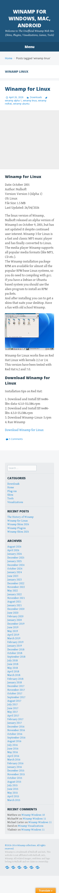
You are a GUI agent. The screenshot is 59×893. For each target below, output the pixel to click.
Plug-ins (12, 491)
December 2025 (15, 557)
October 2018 (14, 653)
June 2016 (12, 748)
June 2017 (12, 708)
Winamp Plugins (16, 528)
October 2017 (14, 693)
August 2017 (14, 701)
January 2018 (14, 682)
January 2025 (14, 561)
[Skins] (25, 867)
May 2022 (12, 590)
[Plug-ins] (19, 867)
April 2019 (13, 634)
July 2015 (12, 785)
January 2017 (14, 723)
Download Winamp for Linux (24, 430)
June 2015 (12, 789)
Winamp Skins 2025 (18, 531)
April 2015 (13, 796)
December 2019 (15, 623)
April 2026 (13, 550)
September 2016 (16, 737)
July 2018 (12, 660)
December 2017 (15, 686)
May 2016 (12, 752)
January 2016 (14, 767)
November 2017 (16, 690)
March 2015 (13, 800)
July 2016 (12, 745)
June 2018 (12, 664)
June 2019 (12, 627)
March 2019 (13, 638)
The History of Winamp (20, 517)
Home (8, 58)
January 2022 (14, 594)
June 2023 (12, 576)
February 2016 (15, 763)
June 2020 (12, 612)
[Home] (7, 867)
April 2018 (13, 671)
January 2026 (14, 554)
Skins (10, 494)
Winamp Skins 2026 (18, 524)
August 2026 (14, 546)
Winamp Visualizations (30, 826)
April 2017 (13, 715)
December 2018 (15, 649)
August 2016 (14, 741)
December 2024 (15, 565)
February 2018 (15, 679)
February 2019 (15, 642)
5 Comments (16, 439)
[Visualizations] (37, 867)
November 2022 (16, 587)
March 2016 (13, 759)
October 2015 (14, 778)
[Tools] (31, 867)
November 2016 (16, 730)
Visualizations (15, 502)
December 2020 (15, 609)
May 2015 (12, 792)
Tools (10, 498)
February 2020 (15, 616)
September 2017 (16, 697)
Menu (29, 46)
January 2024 (14, 572)
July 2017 (12, 704)
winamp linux (30, 100)
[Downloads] (13, 867)
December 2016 (15, 726)
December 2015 (15, 770)
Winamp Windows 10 (33, 815)
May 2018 (12, 668)
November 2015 (16, 774)
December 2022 (15, 583)
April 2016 (13, 756)
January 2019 (14, 645)
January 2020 (14, 620)
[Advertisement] (29, 139)
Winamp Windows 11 (34, 818)
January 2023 (14, 579)
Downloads (36, 97)
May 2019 (12, 631)
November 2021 (16, 598)
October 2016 (14, 734)
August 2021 (14, 601)
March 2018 (13, 675)
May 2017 (12, 712)
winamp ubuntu (21, 103)
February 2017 (15, 719)
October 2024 (14, 568)
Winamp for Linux (27, 88)
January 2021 (14, 605)
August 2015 (14, 781)
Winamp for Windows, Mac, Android (29, 18)
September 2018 (16, 656)
